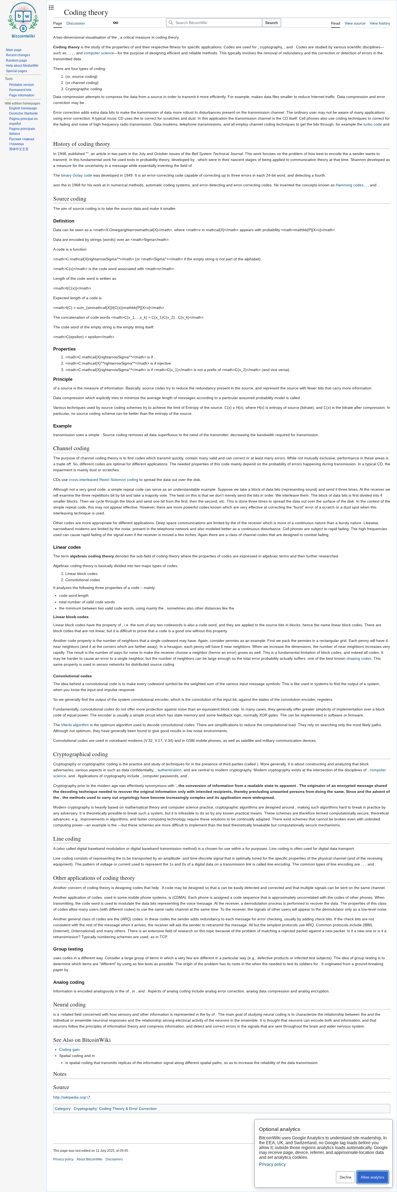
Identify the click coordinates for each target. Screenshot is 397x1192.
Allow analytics (372, 1177)
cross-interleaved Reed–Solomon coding (103, 479)
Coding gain (69, 1049)
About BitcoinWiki (89, 1159)
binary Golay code (76, 175)
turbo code (373, 124)
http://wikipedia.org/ (69, 1097)
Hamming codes (350, 185)
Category (62, 1108)
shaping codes (358, 658)
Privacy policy (63, 1159)
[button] (115, 22)
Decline (345, 1177)
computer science (99, 53)
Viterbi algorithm (75, 725)
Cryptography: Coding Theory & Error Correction (115, 1108)
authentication (169, 770)
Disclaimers (114, 1159)
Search (271, 23)
